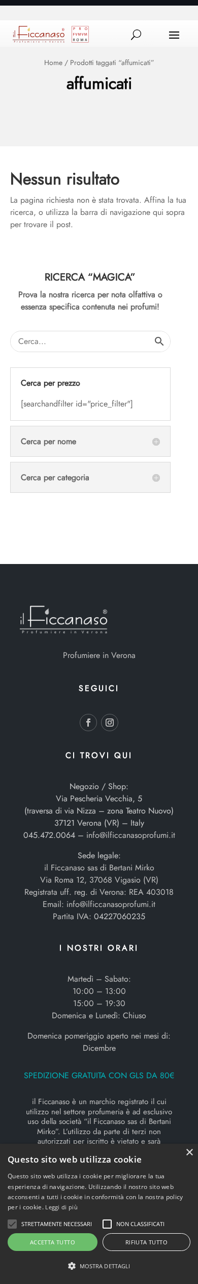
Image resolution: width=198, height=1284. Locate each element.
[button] (12, 1224)
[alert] (99, 1214)
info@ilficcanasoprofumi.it (130, 835)
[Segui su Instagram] (109, 722)
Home (53, 62)
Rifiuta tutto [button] (146, 1242)
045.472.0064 (49, 835)
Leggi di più (61, 1207)
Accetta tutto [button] (52, 1242)
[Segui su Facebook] (88, 722)
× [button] (189, 1152)
